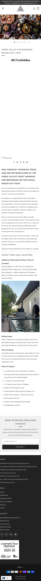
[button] (14, 42)
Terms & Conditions (6, 502)
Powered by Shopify (20, 576)
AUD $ (19, 567)
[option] (20, 27)
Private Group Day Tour (7, 482)
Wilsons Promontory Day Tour (9, 476)
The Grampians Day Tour (8, 473)
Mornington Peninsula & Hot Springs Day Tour (14, 463)
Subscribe (19, 447)
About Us (3, 505)
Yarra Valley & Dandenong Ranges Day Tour (14, 479)
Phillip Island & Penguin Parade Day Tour (13, 470)
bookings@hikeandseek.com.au (10, 518)
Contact (2, 508)
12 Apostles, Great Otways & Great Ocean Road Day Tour (18, 467)
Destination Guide (5, 498)
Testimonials (4, 495)
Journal (2, 492)
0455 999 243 (4, 521)
